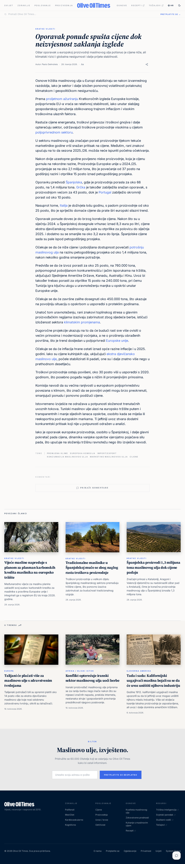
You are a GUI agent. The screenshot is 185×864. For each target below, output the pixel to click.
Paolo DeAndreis (50, 64)
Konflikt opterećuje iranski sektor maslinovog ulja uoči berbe (92, 678)
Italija (64, 205)
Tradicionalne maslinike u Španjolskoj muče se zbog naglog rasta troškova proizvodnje (92, 567)
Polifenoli (69, 809)
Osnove (122, 5)
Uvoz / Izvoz (101, 819)
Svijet (8, 5)
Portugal (105, 192)
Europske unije (117, 340)
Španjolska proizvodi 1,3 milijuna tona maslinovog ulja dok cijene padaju (153, 567)
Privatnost (146, 851)
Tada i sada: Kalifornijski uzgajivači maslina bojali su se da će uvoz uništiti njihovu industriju (153, 680)
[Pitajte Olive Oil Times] (176, 855)
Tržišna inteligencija (166, 809)
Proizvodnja (64, 5)
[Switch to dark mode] (179, 5)
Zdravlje (24, 5)
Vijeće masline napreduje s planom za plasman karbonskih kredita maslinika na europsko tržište (29, 570)
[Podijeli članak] (147, 64)
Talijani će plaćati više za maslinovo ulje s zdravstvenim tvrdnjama (28, 680)
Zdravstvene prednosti (137, 817)
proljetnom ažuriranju (62, 99)
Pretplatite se (112, 851)
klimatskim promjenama (82, 322)
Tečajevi (155, 5)
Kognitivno (70, 824)
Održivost (100, 824)
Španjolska (74, 182)
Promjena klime (57, 453)
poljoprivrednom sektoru (54, 132)
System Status (173, 851)
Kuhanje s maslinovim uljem (137, 824)
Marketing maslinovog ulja (109, 457)
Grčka (80, 187)
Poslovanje (43, 5)
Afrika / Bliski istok (80, 671)
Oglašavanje (130, 851)
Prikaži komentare (94, 487)
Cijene (134, 457)
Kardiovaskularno (74, 819)
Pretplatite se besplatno (120, 775)
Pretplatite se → (170, 14)
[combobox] (82, 14)
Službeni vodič (163, 819)
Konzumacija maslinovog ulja (67, 457)
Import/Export (107, 453)
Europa (9, 671)
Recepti (136, 5)
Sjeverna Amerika (139, 671)
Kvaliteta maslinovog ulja (136, 811)
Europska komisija (82, 453)
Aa (82, 64)
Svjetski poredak (164, 814)
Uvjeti (159, 851)
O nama (98, 851)
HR (172, 5)
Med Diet (69, 814)
